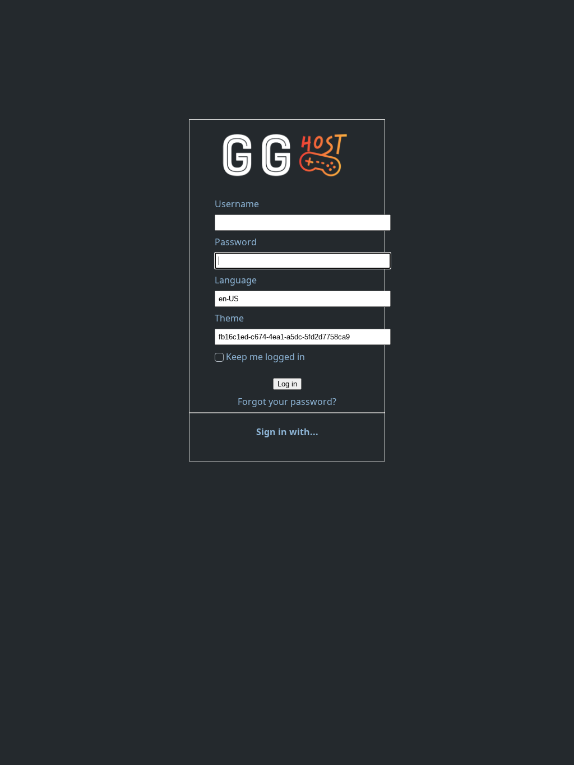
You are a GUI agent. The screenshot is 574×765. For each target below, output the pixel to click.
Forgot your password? (287, 401)
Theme (229, 318)
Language (236, 280)
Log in (287, 384)
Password (236, 242)
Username (237, 204)
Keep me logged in (265, 357)
